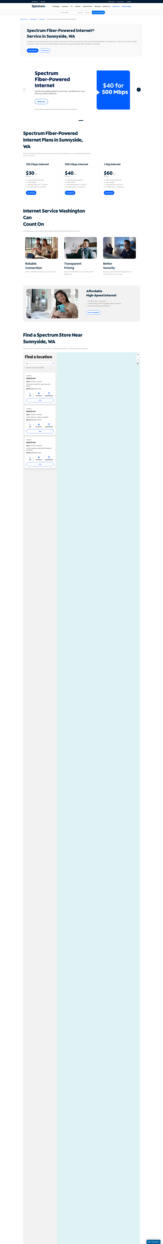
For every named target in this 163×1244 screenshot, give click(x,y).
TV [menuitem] (72, 6)
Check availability (98, 12)
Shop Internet (32, 50)
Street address (62, 10)
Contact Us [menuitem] (106, 6)
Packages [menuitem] (57, 6)
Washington (33, 19)
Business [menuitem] (98, 6)
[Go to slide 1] (80, 120)
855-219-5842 (126, 6)
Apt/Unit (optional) (81, 11)
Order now (116, 6)
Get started (31, 193)
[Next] (139, 90)
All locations (23, 19)
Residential (35, 1)
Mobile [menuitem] (78, 6)
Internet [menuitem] (65, 6)
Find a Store (111, 1)
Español (129, 1)
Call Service (45, 50)
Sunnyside (42, 19)
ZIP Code (88, 10)
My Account (120, 1)
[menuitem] (35, 1)
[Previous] (24, 90)
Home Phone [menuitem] (88, 6)
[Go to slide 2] (84, 120)
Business (43, 1)
